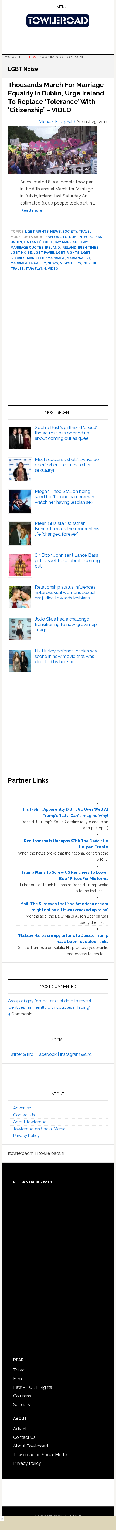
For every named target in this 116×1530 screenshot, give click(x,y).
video (53, 269)
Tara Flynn (35, 269)
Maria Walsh (78, 258)
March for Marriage (46, 258)
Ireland (52, 247)
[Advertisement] (58, 340)
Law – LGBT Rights (32, 1387)
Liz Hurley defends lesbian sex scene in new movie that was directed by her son (66, 656)
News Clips (70, 263)
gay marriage (67, 242)
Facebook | (48, 1054)
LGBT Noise (21, 253)
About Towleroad (30, 1121)
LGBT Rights (37, 231)
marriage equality (28, 263)
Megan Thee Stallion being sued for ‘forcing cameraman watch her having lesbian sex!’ (65, 497)
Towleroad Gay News (58, 20)
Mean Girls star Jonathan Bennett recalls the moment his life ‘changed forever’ (67, 528)
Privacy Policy (26, 1135)
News (55, 231)
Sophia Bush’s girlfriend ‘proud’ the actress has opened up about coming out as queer (66, 433)
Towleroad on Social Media (39, 1128)
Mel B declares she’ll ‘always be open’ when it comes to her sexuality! (67, 465)
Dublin (75, 237)
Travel (85, 231)
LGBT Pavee (43, 253)
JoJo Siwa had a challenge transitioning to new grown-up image (66, 624)
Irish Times (88, 247)
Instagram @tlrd (76, 1054)
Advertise (22, 1108)
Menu (62, 7)
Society (69, 231)
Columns (22, 1396)
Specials (21, 1404)
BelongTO (57, 237)
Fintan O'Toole (38, 242)
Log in (75, 1516)
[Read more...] (33, 210)
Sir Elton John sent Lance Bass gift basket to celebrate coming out (67, 560)
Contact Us (24, 1115)
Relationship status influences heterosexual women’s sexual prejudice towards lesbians (65, 592)
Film (17, 1378)
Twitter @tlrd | (22, 1054)
